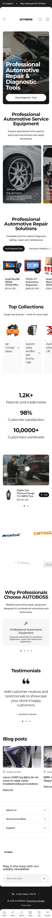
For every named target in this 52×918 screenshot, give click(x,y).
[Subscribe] (44, 878)
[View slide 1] (24, 506)
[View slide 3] (27, 651)
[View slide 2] (27, 506)
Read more (8, 790)
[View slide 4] (31, 651)
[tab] (14, 249)
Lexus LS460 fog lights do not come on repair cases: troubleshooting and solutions (20, 780)
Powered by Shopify (35, 901)
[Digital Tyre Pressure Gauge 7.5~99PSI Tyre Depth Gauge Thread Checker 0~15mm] (8, 495)
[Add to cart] (17, 271)
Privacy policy (26, 905)
